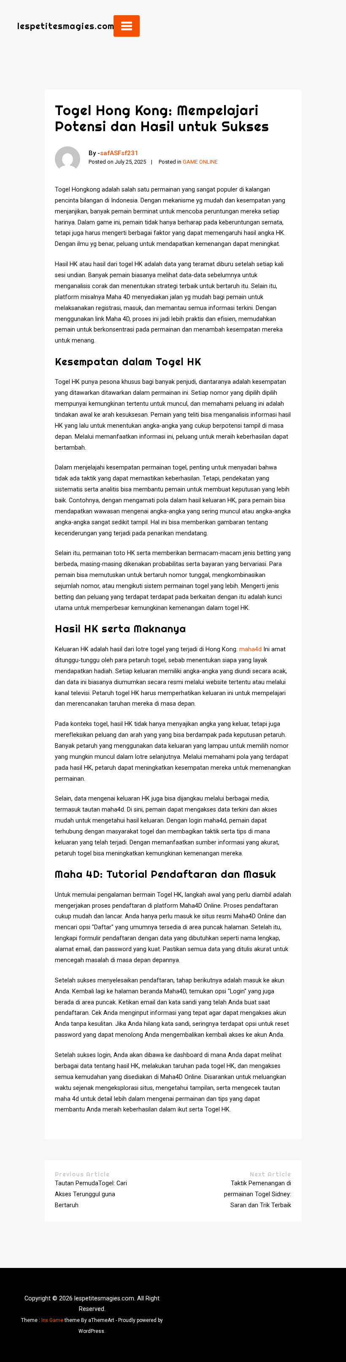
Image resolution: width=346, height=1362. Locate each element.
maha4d (250, 649)
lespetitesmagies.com (65, 26)
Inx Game (52, 1320)
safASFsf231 (119, 153)
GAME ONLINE (200, 162)
